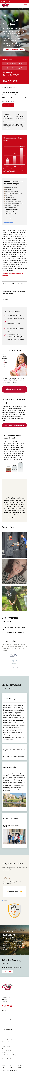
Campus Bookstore (6, 1025)
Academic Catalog (6, 1019)
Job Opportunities (6, 1032)
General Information (7, 1029)
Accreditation (5, 1036)
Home (3, 87)
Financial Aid (5, 1001)
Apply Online (8, 105)
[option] (14, 886)
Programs (7, 87)
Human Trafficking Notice (8, 1034)
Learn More (7, 971)
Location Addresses (6, 997)
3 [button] (5, 900)
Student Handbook (6, 1051)
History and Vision (6, 1042)
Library (3, 1015)
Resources (4, 1010)
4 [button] (6, 900)
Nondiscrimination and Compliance (10, 1054)
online (3, 362)
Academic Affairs (6, 1038)
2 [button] (4, 900)
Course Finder (5, 1017)
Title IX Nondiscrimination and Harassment (12, 1052)
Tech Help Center (6, 1023)
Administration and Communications (11, 1040)
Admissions (4, 999)
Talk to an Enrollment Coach (14, 49)
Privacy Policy (5, 1056)
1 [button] (2, 900)
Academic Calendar (6, 1021)
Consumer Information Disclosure (10, 1013)
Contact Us (4, 994)
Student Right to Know (7, 1058)
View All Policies (5, 1048)
